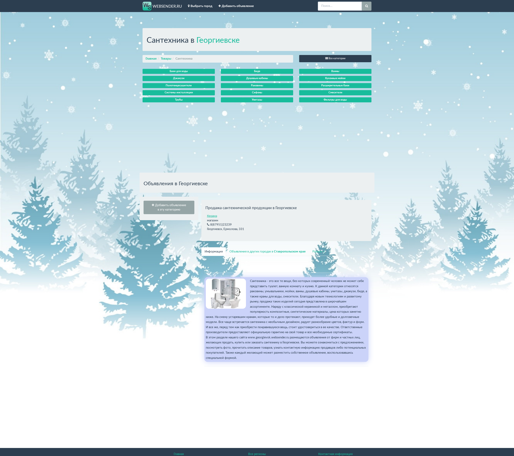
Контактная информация (335, 454)
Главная (151, 58)
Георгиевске (218, 40)
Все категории (336, 58)
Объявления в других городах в (267, 251)
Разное (317, 251)
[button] (169, 207)
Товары (166, 58)
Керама (212, 216)
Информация (214, 251)
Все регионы (257, 454)
